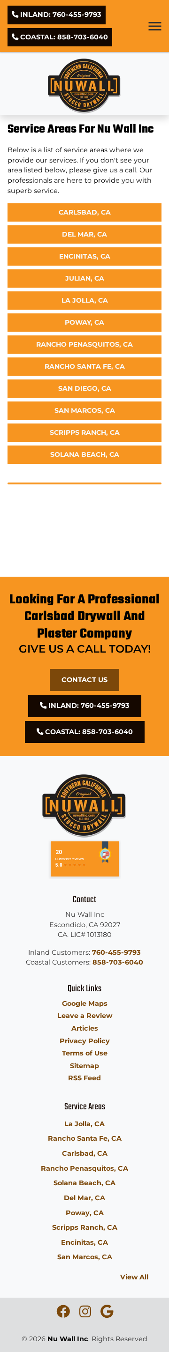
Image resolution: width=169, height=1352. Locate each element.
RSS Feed (84, 1078)
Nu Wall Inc (67, 1339)
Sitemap (84, 1066)
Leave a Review (84, 1015)
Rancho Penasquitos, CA (84, 344)
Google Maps (85, 1003)
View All (134, 1277)
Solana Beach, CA (84, 454)
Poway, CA (84, 322)
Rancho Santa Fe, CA (85, 366)
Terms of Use (85, 1053)
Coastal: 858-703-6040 (63, 37)
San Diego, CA (84, 388)
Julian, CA (84, 278)
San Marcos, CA (84, 410)
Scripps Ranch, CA (85, 432)
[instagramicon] (86, 1314)
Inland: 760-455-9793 (59, 14)
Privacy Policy (85, 1041)
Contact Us (84, 680)
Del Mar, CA (84, 234)
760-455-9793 (116, 952)
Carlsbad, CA (85, 212)
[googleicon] (107, 1314)
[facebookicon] (64, 1314)
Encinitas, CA (84, 256)
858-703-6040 (117, 962)
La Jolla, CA (84, 300)
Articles (84, 1028)
